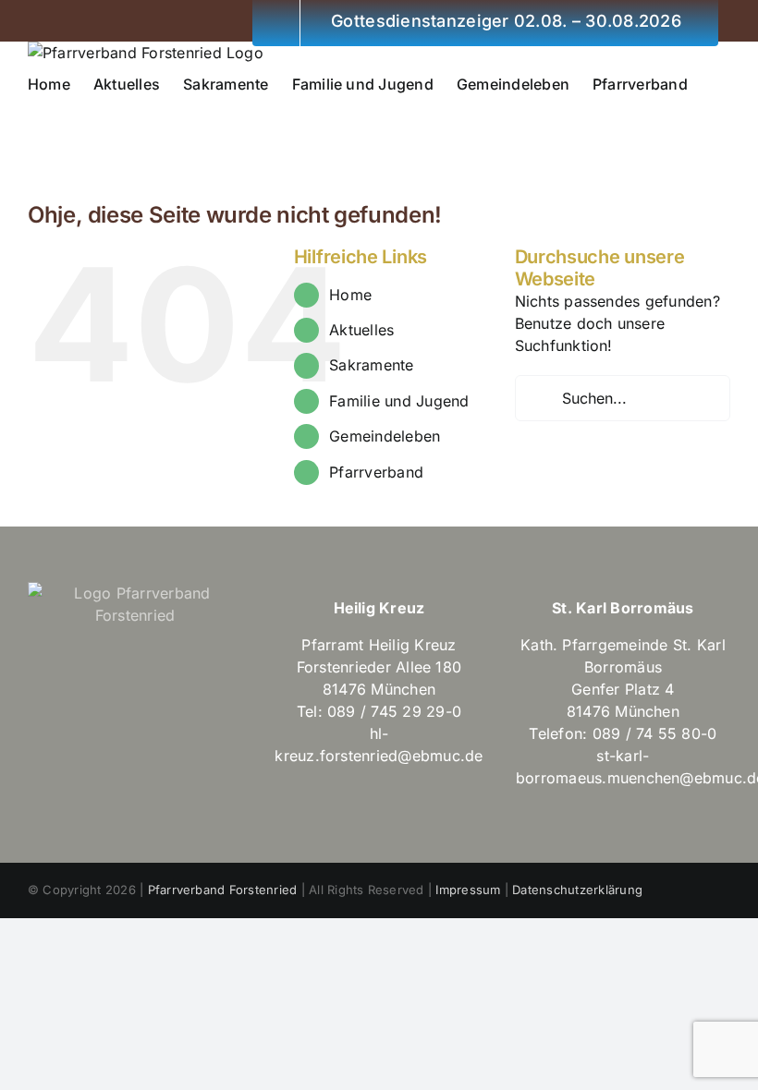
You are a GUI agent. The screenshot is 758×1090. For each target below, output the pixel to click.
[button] (33, 119)
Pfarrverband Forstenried (223, 889)
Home (350, 294)
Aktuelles (361, 330)
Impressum (467, 889)
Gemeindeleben (384, 436)
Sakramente (371, 365)
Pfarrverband (376, 472)
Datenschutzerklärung (577, 889)
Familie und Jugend (399, 401)
